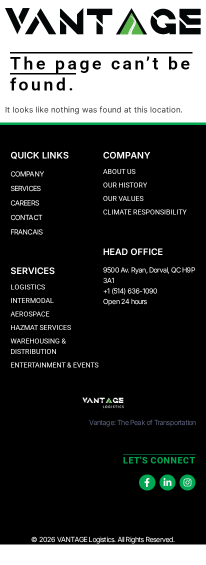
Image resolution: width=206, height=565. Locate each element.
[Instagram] (188, 482)
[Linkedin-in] (168, 482)
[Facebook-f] (147, 482)
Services (25, 188)
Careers (24, 202)
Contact (26, 217)
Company (27, 174)
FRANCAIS (26, 232)
